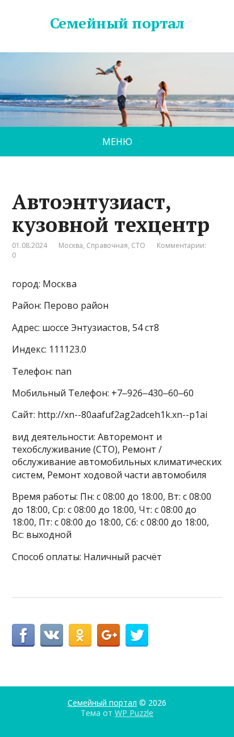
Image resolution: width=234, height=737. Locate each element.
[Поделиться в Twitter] (137, 635)
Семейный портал (117, 23)
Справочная (107, 245)
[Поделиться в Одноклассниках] (80, 635)
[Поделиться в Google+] (108, 635)
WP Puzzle (134, 712)
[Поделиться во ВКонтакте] (51, 635)
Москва (70, 245)
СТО (138, 245)
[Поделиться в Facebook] (23, 635)
